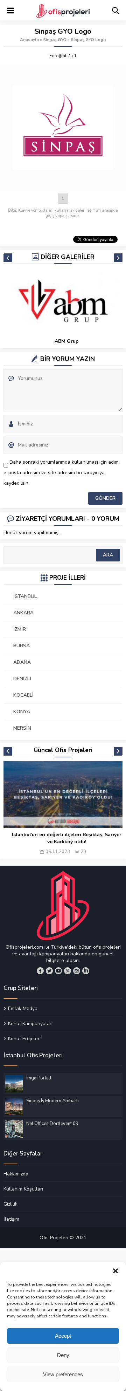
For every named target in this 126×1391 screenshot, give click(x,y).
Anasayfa (29, 39)
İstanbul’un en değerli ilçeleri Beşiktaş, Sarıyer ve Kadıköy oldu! (66, 838)
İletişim (11, 1219)
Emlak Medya (22, 1008)
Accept (63, 1336)
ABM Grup (67, 341)
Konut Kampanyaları (30, 1023)
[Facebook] (40, 970)
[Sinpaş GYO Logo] (63, 127)
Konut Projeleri (24, 1038)
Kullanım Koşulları (23, 1189)
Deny (63, 1355)
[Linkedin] (85, 970)
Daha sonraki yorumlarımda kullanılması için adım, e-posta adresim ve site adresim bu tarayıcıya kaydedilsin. (62, 472)
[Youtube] (58, 970)
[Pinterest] (67, 970)
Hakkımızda (16, 1174)
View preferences (63, 1374)
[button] (115, 1270)
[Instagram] (76, 970)
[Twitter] (49, 970)
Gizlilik (11, 1204)
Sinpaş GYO (54, 39)
